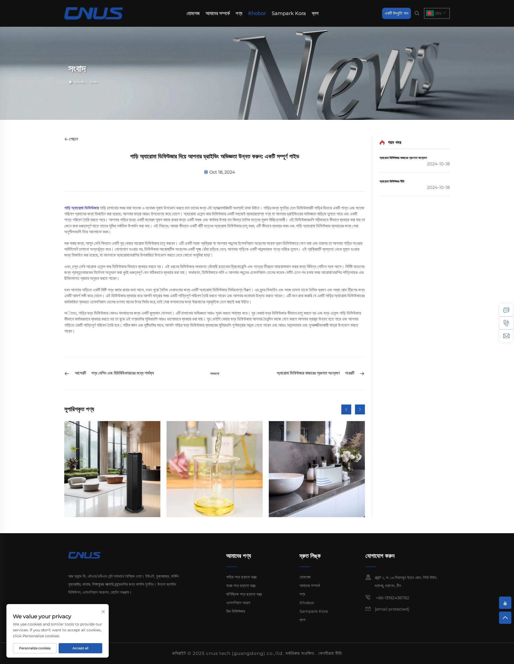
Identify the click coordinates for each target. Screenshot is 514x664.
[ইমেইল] (506, 335)
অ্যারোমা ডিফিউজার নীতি (392, 181)
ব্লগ (315, 13)
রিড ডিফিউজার (235, 611)
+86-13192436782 (392, 597)
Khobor (257, 13)
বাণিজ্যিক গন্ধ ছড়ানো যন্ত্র (244, 594)
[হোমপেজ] (93, 13)
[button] (346, 409)
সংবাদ (93, 82)
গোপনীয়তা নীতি (330, 653)
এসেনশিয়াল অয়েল (238, 602)
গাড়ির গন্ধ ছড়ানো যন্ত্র (241, 576)
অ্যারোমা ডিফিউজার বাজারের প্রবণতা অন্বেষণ (403, 158)
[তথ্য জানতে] (506, 310)
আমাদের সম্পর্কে (218, 13)
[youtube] (505, 603)
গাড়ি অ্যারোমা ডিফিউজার (82, 208)
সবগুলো (214, 373)
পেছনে (73, 139)
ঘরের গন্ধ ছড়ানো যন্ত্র (240, 585)
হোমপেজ (193, 13)
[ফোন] (506, 322)
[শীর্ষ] (505, 618)
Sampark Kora (289, 13)
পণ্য (239, 13)
